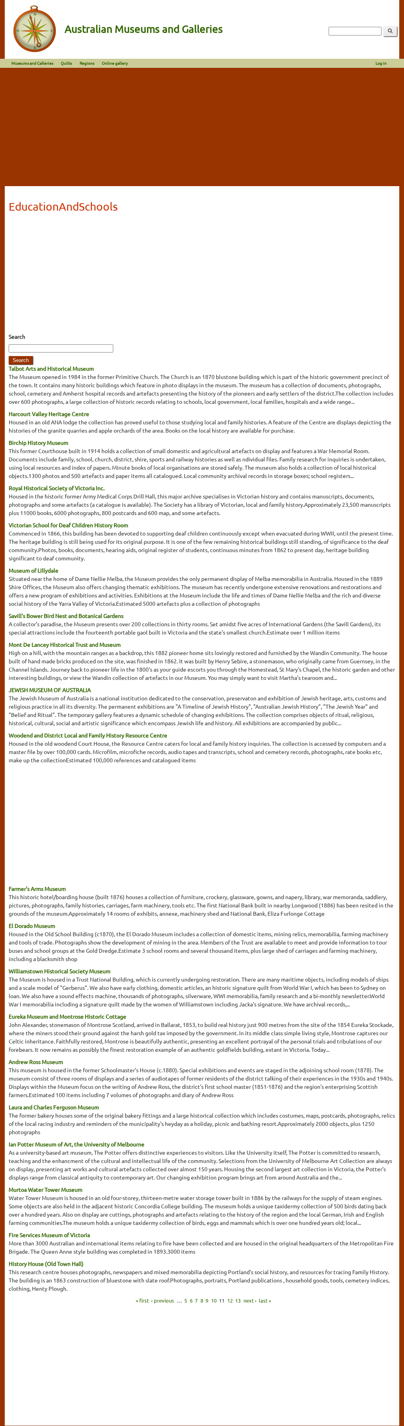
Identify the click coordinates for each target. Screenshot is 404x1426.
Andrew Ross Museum (36, 1061)
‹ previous (162, 1300)
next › (249, 1300)
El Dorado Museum (32, 925)
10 (214, 1300)
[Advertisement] (202, 127)
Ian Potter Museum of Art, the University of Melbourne (76, 1144)
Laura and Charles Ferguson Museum (54, 1107)
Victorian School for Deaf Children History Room (68, 524)
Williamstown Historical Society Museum (59, 970)
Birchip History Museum (38, 442)
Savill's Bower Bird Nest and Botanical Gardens (66, 615)
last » (265, 1300)
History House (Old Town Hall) (46, 1263)
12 (230, 1300)
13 (238, 1300)
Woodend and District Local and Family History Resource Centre (88, 735)
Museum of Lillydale (33, 570)
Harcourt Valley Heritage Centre (49, 413)
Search (17, 336)
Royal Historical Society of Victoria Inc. (57, 487)
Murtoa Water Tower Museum (45, 1189)
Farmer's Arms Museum (37, 888)
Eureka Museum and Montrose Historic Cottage (67, 1016)
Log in (381, 63)
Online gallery (115, 63)
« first (142, 1300)
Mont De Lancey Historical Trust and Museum (65, 644)
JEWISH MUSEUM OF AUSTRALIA (50, 689)
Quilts (66, 63)
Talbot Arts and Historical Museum (51, 368)
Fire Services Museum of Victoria (49, 1234)
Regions (87, 63)
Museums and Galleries (32, 63)
